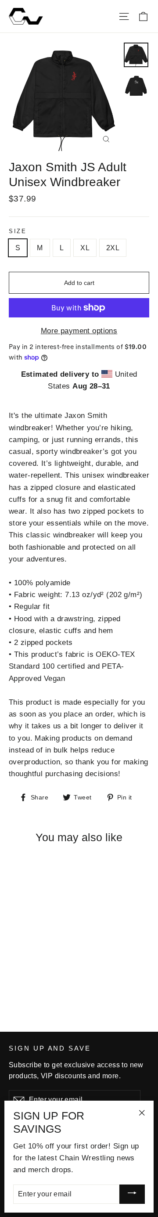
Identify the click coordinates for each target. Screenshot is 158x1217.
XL (85, 248)
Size (17, 231)
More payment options (79, 331)
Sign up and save (50, 1048)
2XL (112, 248)
